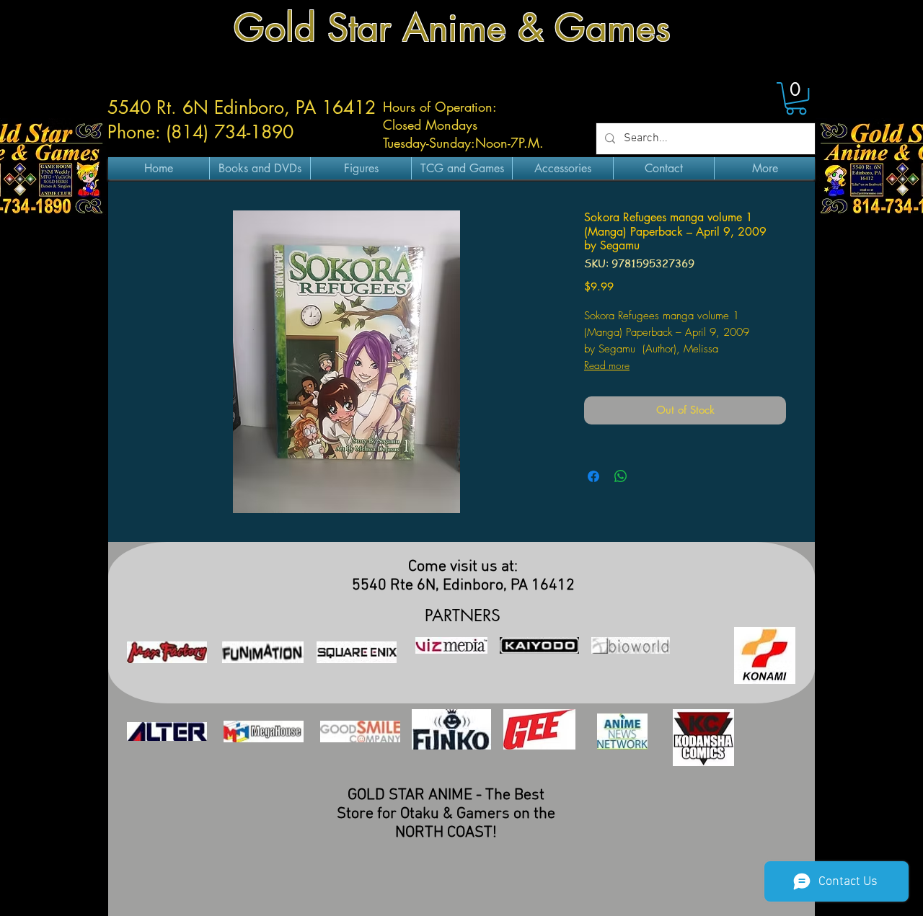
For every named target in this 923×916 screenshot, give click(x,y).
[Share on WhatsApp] (621, 476)
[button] (796, 98)
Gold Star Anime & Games (452, 28)
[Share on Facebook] (593, 476)
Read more (607, 365)
